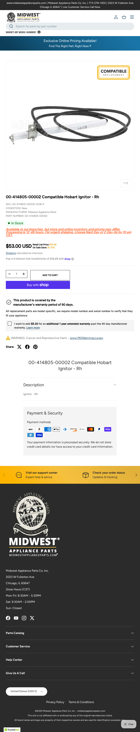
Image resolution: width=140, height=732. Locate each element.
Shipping (11, 253)
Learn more (33, 327)
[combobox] (70, 26)
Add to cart (50, 275)
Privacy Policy (55, 702)
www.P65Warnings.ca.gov (86, 338)
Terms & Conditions (81, 702)
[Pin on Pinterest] (35, 347)
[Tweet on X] (19, 347)
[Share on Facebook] (27, 347)
